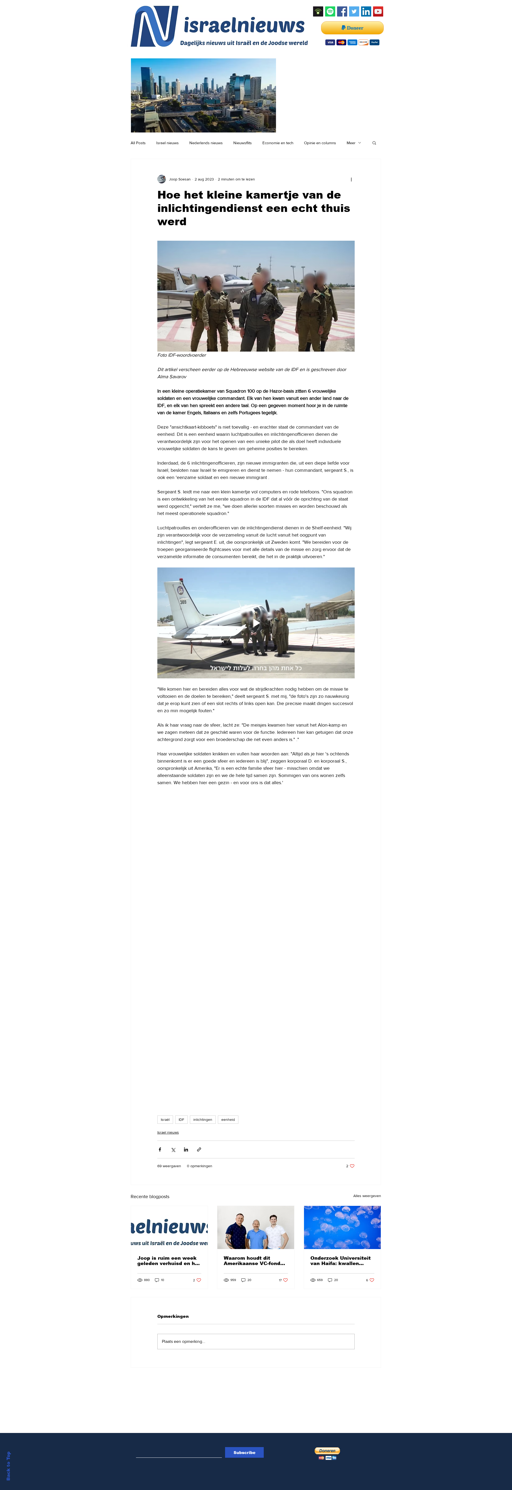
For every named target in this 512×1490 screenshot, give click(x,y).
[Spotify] (330, 11)
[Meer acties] (351, 179)
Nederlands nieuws (206, 142)
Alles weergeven (367, 1196)
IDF (181, 1119)
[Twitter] (354, 11)
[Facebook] (342, 11)
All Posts (138, 142)
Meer (351, 142)
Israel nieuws (167, 142)
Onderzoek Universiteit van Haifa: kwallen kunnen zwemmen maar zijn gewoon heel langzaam (341, 1260)
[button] (374, 142)
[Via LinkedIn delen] (186, 1149)
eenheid (228, 1119)
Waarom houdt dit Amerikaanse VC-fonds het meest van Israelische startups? (253, 1260)
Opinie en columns (320, 142)
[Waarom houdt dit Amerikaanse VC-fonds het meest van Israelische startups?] (255, 1227)
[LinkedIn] (366, 11)
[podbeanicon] (318, 11)
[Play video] (256, 622)
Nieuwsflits (242, 142)
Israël (165, 1119)
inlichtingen (202, 1119)
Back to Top (8, 1466)
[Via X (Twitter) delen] (172, 1149)
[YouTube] (378, 11)
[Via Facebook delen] (159, 1149)
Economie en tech (277, 142)
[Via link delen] (199, 1149)
